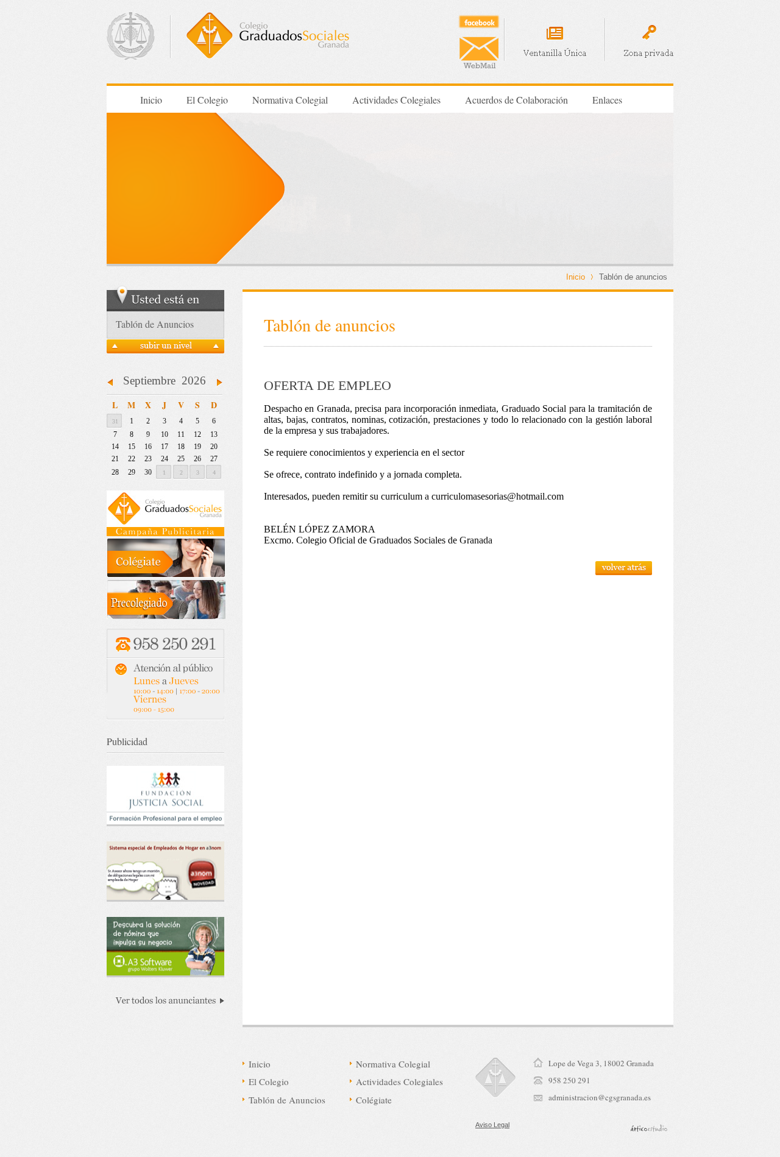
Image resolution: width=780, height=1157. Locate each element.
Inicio (151, 99)
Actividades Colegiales (396, 99)
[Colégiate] (166, 574)
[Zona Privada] (648, 41)
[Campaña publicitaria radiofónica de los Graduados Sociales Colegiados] (165, 533)
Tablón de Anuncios (287, 1100)
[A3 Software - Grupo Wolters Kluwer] (165, 947)
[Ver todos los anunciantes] (165, 1002)
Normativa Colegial (290, 99)
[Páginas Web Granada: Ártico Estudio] (649, 1128)
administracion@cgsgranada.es (599, 1097)
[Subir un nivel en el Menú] (165, 349)
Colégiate (374, 1100)
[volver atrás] (623, 572)
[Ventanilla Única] (554, 42)
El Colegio (207, 99)
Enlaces (607, 99)
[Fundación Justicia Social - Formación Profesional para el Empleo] (165, 796)
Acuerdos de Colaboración (516, 99)
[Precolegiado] (166, 615)
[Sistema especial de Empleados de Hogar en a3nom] (165, 871)
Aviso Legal (492, 1124)
